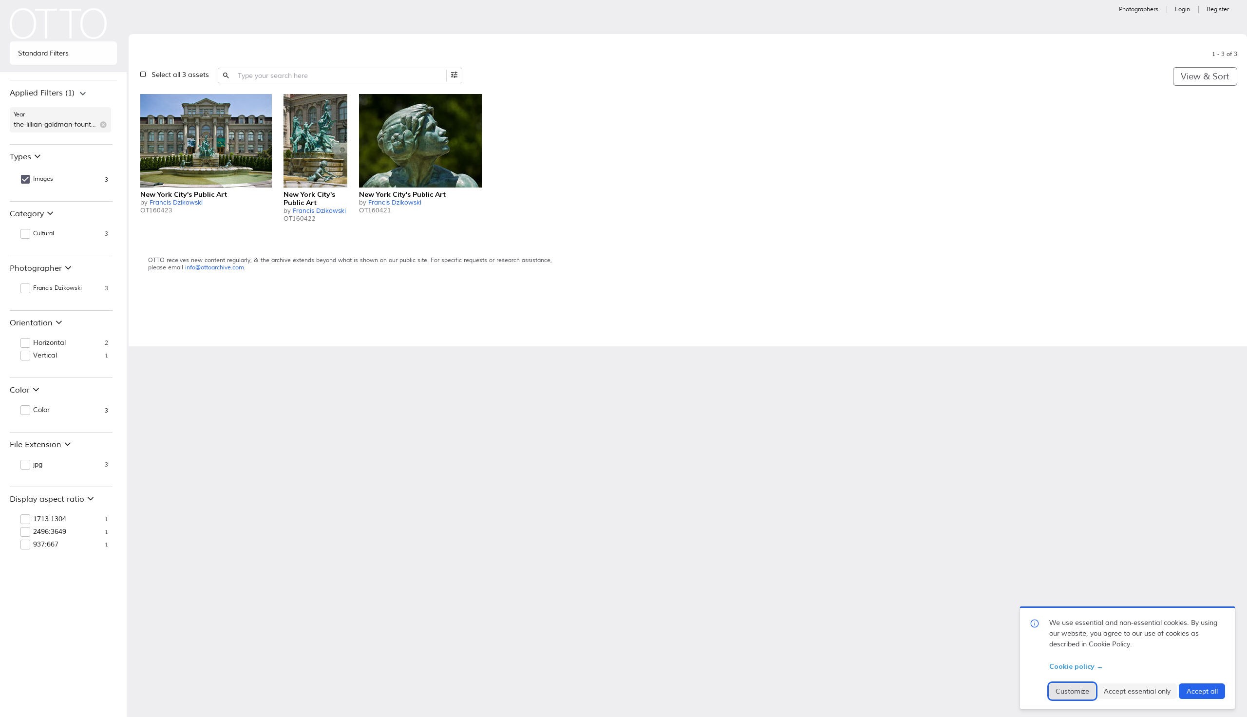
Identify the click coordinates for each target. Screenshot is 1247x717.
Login (1182, 9)
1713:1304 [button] (49, 519)
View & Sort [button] (1205, 76)
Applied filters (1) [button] (42, 93)
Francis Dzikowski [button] (57, 288)
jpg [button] (37, 465)
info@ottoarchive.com (214, 267)
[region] (63, 112)
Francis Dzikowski (176, 203)
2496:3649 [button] (49, 532)
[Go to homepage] (58, 23)
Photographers (1138, 9)
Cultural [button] (43, 233)
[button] (103, 124)
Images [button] (43, 179)
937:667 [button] (45, 544)
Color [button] (41, 410)
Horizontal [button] (49, 343)
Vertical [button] (45, 355)
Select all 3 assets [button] (180, 75)
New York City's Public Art (183, 194)
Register (1218, 9)
